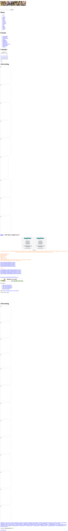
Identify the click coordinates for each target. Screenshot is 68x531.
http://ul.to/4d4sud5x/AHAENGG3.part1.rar (7, 262)
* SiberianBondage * (26, 524)
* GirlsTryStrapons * (36, 525)
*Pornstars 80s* (45, 522)
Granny (4, 46)
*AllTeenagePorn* (31, 523)
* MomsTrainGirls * (15, 525)
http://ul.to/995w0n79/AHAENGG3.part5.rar (8, 266)
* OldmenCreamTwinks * (53, 524)
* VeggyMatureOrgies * (44, 523)
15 (6, 56)
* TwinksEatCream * (51, 523)
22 (6, 57)
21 (5, 57)
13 (4, 56)
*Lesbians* (59, 522)
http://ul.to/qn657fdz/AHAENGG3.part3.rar (7, 264)
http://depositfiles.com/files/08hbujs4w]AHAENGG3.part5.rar (10, 273)
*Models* (16, 522)
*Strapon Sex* (20, 522)
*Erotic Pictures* (17, 523)
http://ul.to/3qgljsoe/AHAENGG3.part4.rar (7, 265)
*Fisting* (21, 523)
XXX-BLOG (5, 45)
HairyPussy (4, 41)
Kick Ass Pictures (16, 290)
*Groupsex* (12, 523)
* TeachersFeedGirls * (19, 524)
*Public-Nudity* (35, 522)
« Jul (1, 61)
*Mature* (55, 522)
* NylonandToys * (9, 525)
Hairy (3, 24)
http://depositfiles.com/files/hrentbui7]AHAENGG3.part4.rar (10, 272)
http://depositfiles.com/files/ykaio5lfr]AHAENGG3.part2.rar (10, 270)
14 (5, 56)
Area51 (4, 39)
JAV (3, 25)
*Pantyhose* (25, 523)
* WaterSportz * (37, 523)
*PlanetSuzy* (2, 522)
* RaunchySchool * (33, 524)
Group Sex (4, 23)
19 (3, 57)
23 (7, 57)
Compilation (8, 290)
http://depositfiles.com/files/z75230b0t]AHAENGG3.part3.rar (10, 271)
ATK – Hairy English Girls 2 (7, 287)
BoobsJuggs (5, 40)
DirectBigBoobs (5, 36)
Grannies (4, 22)
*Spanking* (26, 522)
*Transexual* (7, 523)
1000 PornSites (5, 42)
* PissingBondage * (40, 524)
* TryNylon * (58, 523)
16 (7, 56)
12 (3, 56)
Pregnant (4, 28)
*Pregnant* (40, 522)
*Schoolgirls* (30, 522)
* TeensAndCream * (11, 524)
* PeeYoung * (46, 524)
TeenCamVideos (5, 38)
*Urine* (6, 522)
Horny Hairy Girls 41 (6, 288)
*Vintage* (13, 522)
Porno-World (5, 37)
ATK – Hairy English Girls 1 (7, 286)
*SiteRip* (6, 526)
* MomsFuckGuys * (22, 525)
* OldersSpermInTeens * (62, 524)
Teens (4, 29)
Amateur (4, 16)
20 (4, 57)
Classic (4, 19)
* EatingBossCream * (43, 525)
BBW (4, 17)
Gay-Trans (4, 21)
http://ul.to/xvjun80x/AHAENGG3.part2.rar (7, 263)
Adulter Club (5, 43)
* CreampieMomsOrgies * (59, 525)
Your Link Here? (3, 530)
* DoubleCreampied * (51, 525)
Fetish (4, 20)
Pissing (4, 27)
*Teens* (9, 522)
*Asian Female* (64, 522)
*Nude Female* (50, 522)
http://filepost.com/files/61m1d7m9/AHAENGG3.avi (9, 277)
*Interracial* (2, 523)
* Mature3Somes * (29, 525)
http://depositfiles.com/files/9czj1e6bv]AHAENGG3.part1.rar (10, 269)
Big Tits (4, 18)
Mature (4, 26)
